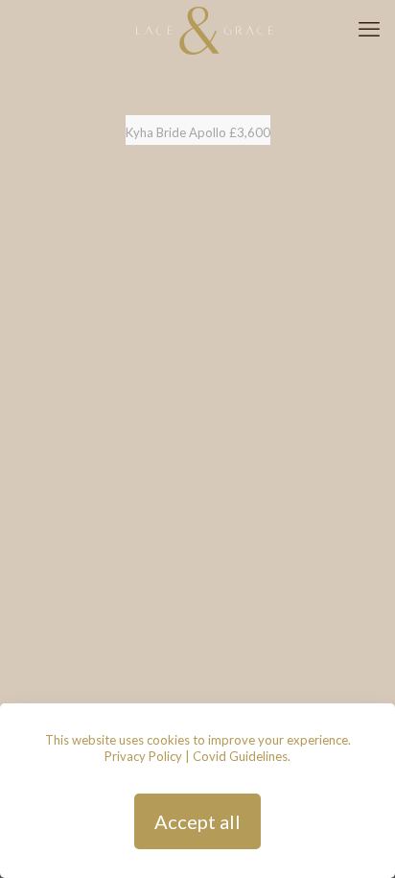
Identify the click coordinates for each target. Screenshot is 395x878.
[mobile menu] (369, 28)
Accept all (197, 821)
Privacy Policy (143, 756)
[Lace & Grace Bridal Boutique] (204, 29)
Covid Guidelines (240, 756)
